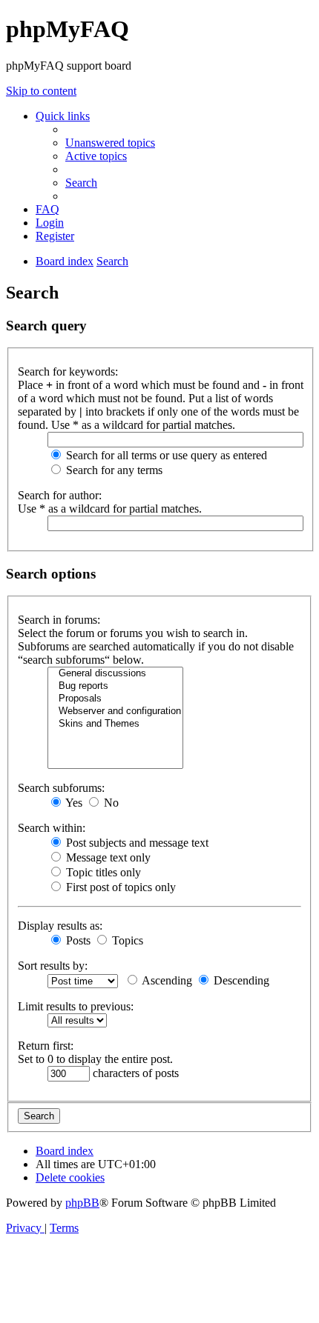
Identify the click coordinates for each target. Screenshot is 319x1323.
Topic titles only (102, 872)
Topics (126, 940)
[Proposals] (115, 699)
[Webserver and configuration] (115, 711)
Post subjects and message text (135, 842)
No (110, 802)
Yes (72, 802)
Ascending (165, 980)
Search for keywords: (68, 371)
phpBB (82, 1202)
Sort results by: (53, 965)
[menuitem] (110, 142)
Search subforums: (61, 788)
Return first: (45, 1045)
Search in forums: (59, 619)
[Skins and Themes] (115, 724)
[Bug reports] (115, 686)
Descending (240, 980)
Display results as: (60, 925)
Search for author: (60, 495)
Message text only (107, 857)
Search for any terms (112, 470)
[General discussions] (115, 673)
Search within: (51, 828)
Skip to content (41, 90)
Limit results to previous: (76, 1006)
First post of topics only (119, 887)
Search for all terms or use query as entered (165, 455)
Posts (77, 940)
